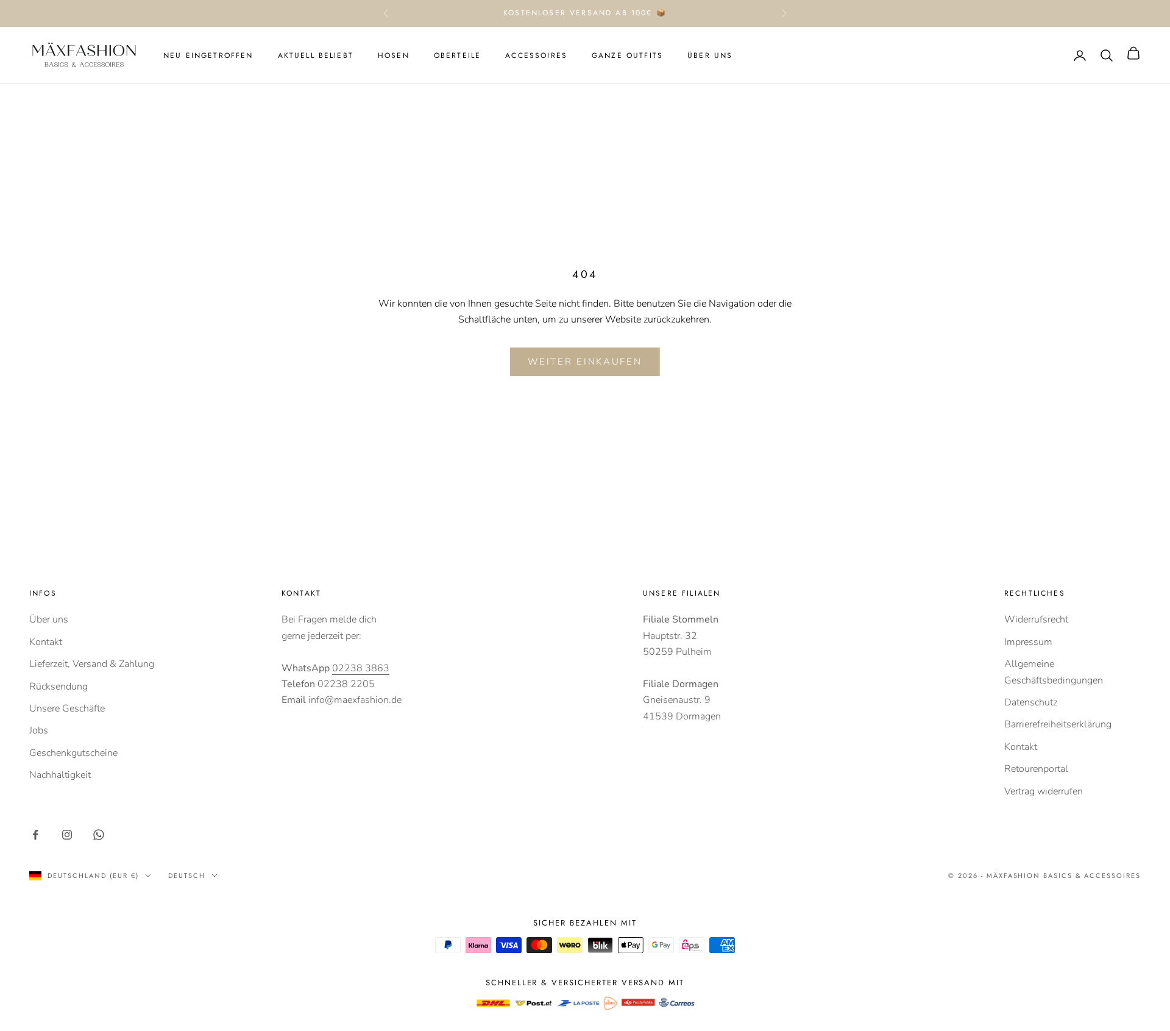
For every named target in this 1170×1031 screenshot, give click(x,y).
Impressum (1028, 642)
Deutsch (186, 875)
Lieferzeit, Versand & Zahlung (91, 664)
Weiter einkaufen (585, 361)
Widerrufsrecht (1036, 619)
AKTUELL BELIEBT (315, 55)
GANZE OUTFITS (627, 55)
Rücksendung (58, 686)
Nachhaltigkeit (60, 775)
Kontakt (45, 642)
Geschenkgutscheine (73, 753)
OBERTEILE (457, 55)
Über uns (48, 619)
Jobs (38, 730)
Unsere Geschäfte (67, 708)
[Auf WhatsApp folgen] (99, 835)
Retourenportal (1036, 769)
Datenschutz (1030, 702)
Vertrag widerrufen (1043, 791)
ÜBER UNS (709, 55)
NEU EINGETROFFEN (208, 55)
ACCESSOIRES (536, 55)
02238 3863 (360, 668)
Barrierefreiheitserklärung (1058, 724)
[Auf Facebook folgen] (35, 835)
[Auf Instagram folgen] (67, 835)
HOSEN (394, 55)
